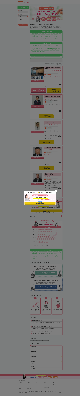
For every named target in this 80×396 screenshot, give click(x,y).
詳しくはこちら (40, 201)
